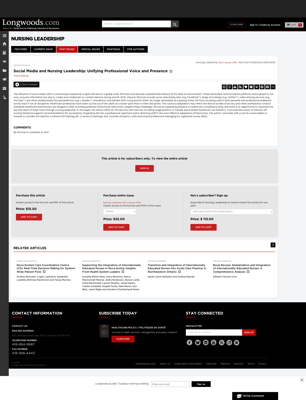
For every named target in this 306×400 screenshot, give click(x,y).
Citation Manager (29, 84)
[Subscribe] (4, 97)
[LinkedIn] (206, 343)
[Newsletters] (237, 343)
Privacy (262, 364)
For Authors (135, 49)
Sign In (144, 168)
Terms (251, 364)
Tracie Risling (21, 76)
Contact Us (19, 326)
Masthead (113, 49)
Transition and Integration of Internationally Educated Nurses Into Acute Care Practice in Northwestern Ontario (177, 268)
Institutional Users (146, 364)
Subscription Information (188, 364)
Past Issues (67, 49)
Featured (21, 49)
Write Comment (253, 396)
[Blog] (229, 344)
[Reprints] (224, 87)
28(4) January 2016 (227, 63)
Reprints (225, 364)
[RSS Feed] (222, 343)
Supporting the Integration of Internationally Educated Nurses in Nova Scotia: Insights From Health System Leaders (111, 268)
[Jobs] (4, 88)
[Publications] (4, 70)
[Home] (4, 43)
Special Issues (90, 49)
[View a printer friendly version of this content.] (235, 87)
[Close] (302, 380)
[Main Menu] (5, 37)
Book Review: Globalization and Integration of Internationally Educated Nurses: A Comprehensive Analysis (241, 268)
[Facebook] (190, 343)
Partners (239, 364)
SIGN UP (249, 332)
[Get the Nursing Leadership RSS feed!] (240, 87)
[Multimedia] (4, 79)
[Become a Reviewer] (229, 87)
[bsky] (198, 343)
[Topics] (4, 52)
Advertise (211, 364)
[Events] (4, 61)
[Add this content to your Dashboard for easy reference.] (246, 87)
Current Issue (43, 49)
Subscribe (236, 25)
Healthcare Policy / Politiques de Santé (138, 328)
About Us (165, 364)
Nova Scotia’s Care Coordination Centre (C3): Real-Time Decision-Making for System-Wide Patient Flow (46, 268)
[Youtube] (214, 343)
